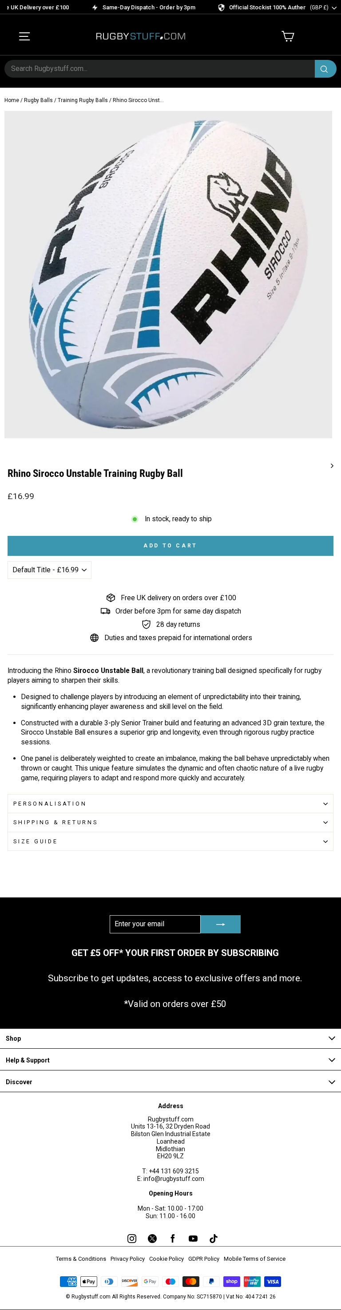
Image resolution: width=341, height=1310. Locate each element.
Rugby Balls (38, 100)
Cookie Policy (166, 1258)
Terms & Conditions (81, 1258)
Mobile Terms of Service (254, 1258)
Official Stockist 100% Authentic (257, 7)
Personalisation (50, 803)
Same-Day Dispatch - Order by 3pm (134, 7)
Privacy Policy (128, 1258)
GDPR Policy (203, 1258)
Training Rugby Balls (83, 100)
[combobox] (170, 69)
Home (11, 100)
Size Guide (35, 841)
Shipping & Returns (55, 822)
